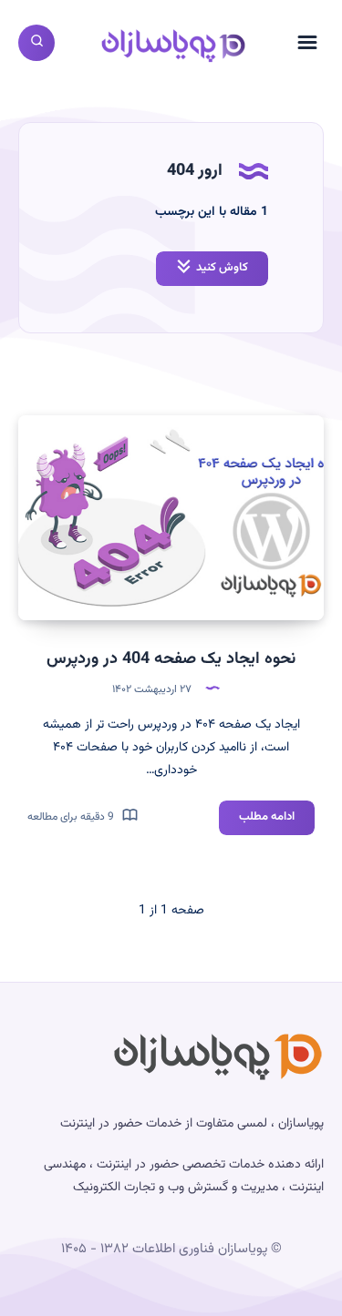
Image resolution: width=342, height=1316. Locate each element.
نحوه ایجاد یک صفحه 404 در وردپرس (171, 659)
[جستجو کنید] (36, 43)
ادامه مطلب (257, 820)
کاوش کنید (222, 268)
